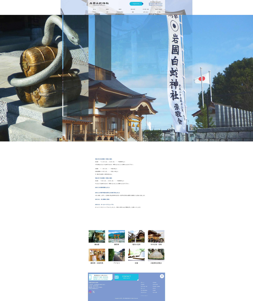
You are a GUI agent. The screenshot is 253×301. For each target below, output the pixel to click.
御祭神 (120, 9)
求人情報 (158, 12)
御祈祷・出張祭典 (158, 9)
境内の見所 (133, 9)
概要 (133, 12)
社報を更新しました (105, 187)
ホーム (94, 9)
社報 (107, 12)
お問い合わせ (145, 12)
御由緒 (107, 9)
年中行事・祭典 (146, 9)
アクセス (94, 12)
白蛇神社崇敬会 (120, 12)
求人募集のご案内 (105, 199)
